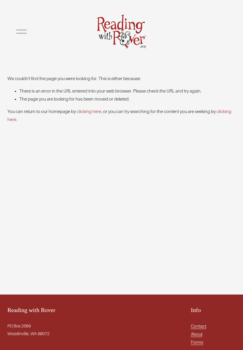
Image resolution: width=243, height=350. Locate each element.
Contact (198, 326)
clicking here (89, 111)
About (196, 334)
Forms (197, 342)
